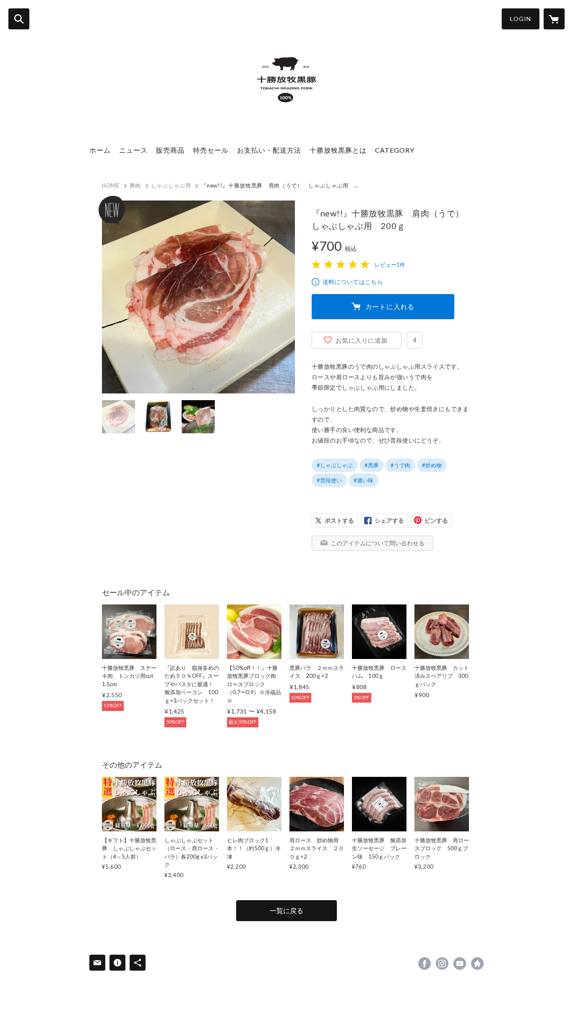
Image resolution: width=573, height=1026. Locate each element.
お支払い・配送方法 (269, 150)
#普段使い (329, 480)
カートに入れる (390, 306)
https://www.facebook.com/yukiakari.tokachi (424, 963)
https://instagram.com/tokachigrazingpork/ (442, 963)
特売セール (211, 150)
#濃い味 (363, 480)
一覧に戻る (286, 910)
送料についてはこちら (353, 281)
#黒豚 (372, 465)
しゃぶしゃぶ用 (171, 185)
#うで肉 (400, 465)
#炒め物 (432, 465)
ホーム (100, 150)
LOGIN (520, 18)
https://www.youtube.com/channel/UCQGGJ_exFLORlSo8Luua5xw (459, 963)
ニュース (133, 150)
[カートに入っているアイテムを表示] (554, 18)
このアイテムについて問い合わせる (378, 543)
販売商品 (170, 150)
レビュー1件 (390, 264)
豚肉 (135, 185)
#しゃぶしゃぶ (335, 465)
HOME (111, 185)
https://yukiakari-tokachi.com (477, 963)
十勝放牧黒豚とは (338, 150)
